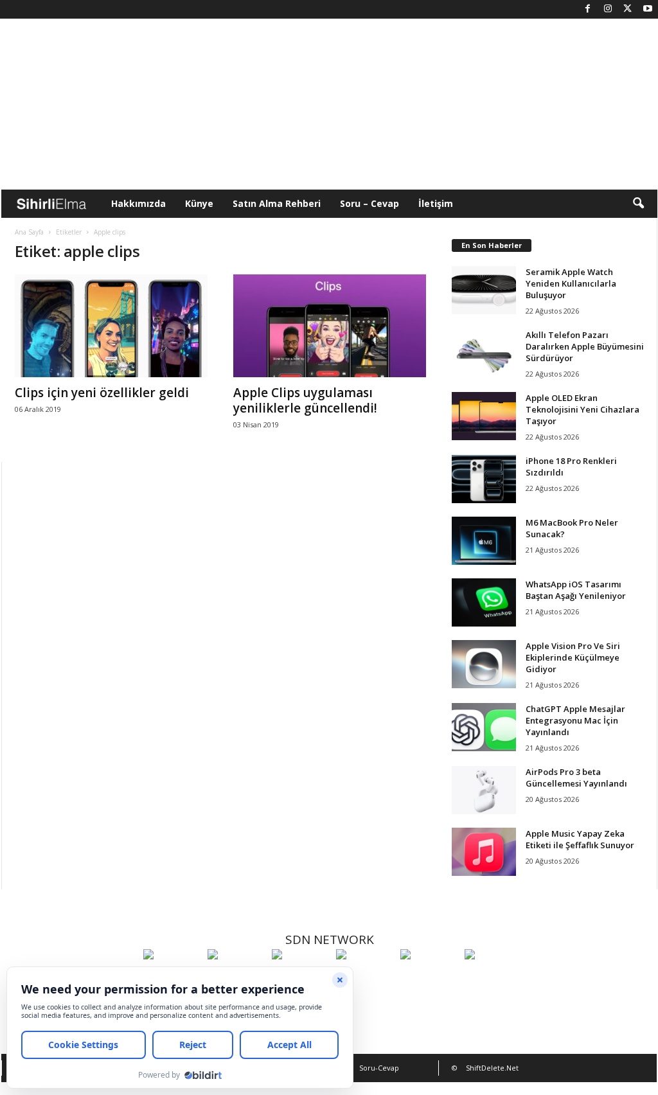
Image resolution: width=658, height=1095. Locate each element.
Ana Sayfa (29, 231)
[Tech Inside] (365, 978)
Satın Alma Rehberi (277, 203)
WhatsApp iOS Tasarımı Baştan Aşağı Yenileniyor (576, 589)
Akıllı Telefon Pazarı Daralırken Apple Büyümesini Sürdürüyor (585, 346)
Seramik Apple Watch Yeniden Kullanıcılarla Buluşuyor (571, 283)
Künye (199, 203)
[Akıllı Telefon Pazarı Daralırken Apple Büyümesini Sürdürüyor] (484, 353)
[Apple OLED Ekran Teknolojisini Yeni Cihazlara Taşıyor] (484, 416)
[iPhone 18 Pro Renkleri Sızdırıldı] (484, 479)
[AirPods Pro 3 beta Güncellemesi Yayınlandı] (484, 790)
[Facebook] (588, 9)
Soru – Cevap (369, 203)
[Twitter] (628, 9)
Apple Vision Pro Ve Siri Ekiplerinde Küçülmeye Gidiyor (573, 657)
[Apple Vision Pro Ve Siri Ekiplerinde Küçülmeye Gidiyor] (484, 664)
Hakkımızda (138, 203)
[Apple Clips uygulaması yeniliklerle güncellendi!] (329, 325)
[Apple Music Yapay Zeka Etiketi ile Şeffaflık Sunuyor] (484, 852)
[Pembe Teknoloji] (429, 978)
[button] (638, 204)
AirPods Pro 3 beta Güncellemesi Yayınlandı (576, 777)
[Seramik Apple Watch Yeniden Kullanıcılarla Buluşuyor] (484, 290)
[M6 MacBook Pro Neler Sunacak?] (484, 541)
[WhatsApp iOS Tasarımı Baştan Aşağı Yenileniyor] (484, 602)
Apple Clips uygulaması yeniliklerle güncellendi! (305, 400)
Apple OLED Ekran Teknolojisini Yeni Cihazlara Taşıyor (582, 409)
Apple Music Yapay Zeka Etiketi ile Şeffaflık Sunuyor (580, 839)
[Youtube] (647, 9)
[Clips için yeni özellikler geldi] (111, 325)
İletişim (435, 203)
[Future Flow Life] (493, 978)
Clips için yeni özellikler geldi (102, 392)
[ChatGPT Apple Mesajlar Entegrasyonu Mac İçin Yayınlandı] (484, 727)
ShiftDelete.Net (492, 1068)
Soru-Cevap (379, 1068)
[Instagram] (608, 9)
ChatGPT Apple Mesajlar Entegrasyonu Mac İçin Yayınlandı (575, 720)
